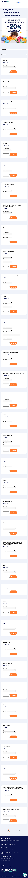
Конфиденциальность (6, 866)
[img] (9, 870)
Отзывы (2, 864)
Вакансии (3, 865)
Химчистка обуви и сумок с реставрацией (11, 843)
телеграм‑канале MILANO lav (8, 874)
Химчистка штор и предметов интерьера (10, 840)
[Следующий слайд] (27, 30)
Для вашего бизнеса (6, 862)
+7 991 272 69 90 (9, 849)
